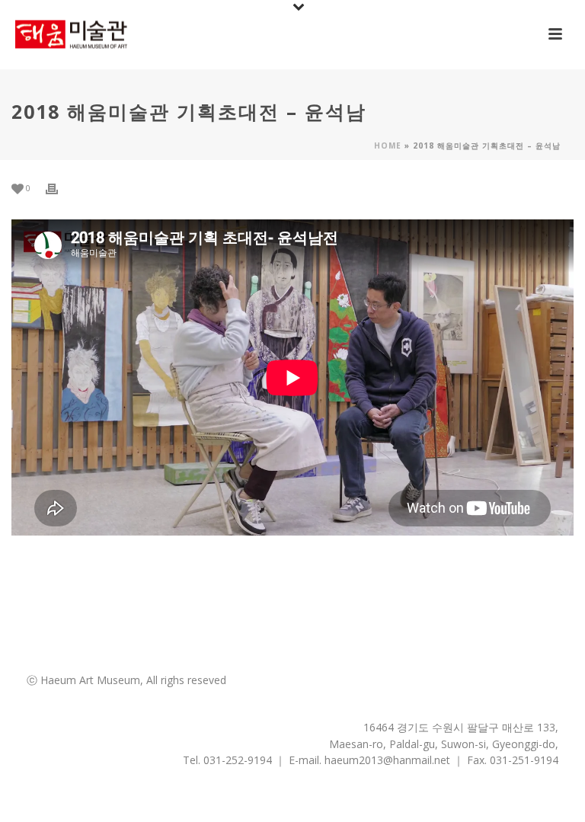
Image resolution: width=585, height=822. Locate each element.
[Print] (59, 188)
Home (387, 145)
